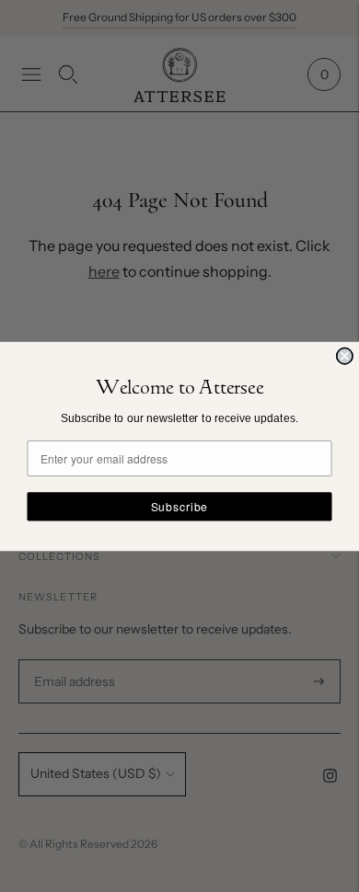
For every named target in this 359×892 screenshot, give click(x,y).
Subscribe (179, 506)
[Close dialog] (345, 355)
